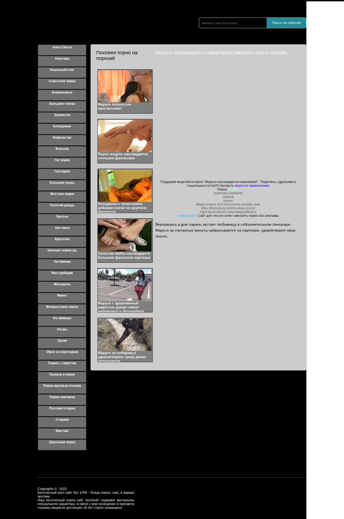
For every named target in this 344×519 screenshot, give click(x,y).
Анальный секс (62, 70)
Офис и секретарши (62, 352)
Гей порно (62, 171)
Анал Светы (62, 47)
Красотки (62, 239)
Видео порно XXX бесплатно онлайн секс (228, 204)
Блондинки (62, 126)
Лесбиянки (62, 262)
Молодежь (62, 284)
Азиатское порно (62, 81)
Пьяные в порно (62, 374)
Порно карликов (62, 397)
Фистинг (62, 431)
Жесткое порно (62, 194)
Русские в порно (62, 408)
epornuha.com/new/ (228, 193)
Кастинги (62, 228)
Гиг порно (62, 160)
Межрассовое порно (62, 307)
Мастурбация (62, 273)
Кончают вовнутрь (62, 250)
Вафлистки (62, 137)
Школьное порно (62, 442)
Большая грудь (62, 183)
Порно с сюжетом (62, 363)
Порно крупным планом (62, 386)
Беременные (62, 92)
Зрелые (62, 216)
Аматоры (62, 58)
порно (228, 201)
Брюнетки (62, 115)
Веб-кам (62, 149)
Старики (62, 419)
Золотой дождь (62, 205)
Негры (62, 329)
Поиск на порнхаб (286, 23)
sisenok (228, 197)
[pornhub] (88, 31)
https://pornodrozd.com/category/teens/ (228, 212)
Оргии (62, 341)
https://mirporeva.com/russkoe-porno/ (228, 208)
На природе (62, 318)
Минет (62, 295)
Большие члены (62, 104)
